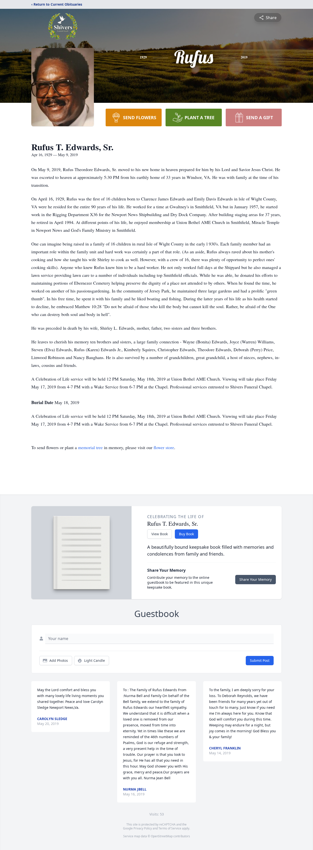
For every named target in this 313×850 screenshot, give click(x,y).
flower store (164, 447)
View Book (159, 534)
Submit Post (259, 660)
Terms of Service (169, 828)
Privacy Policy (143, 828)
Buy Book (186, 534)
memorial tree (90, 447)
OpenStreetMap (162, 836)
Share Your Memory (255, 579)
